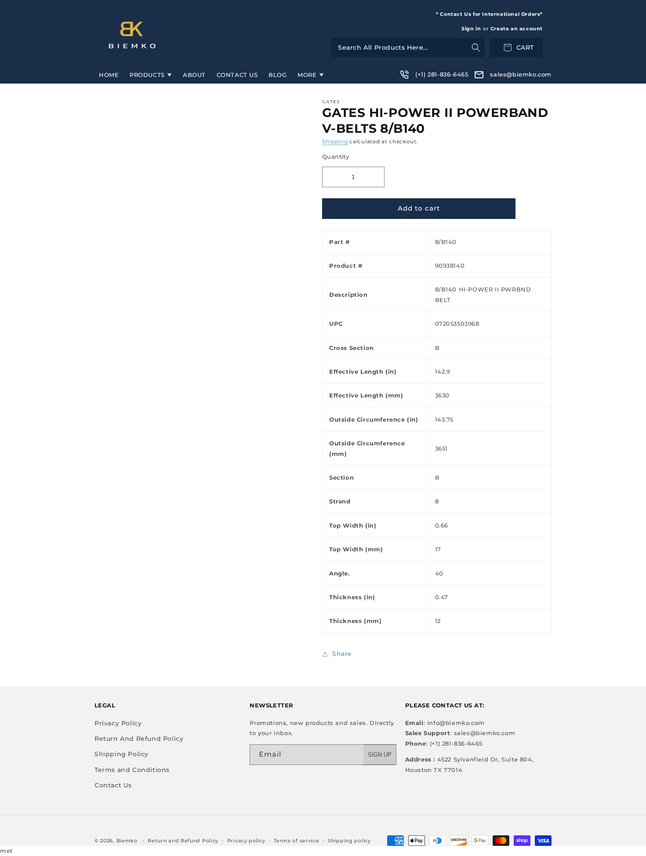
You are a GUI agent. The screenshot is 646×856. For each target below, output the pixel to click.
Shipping (335, 141)
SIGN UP (380, 754)
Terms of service (296, 841)
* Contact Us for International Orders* (489, 14)
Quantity (335, 156)
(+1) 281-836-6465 (441, 74)
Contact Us (237, 74)
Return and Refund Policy (183, 841)
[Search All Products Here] (408, 47)
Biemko (127, 841)
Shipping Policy (121, 754)
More (307, 74)
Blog (278, 74)
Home (109, 74)
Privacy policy (246, 841)
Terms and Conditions (132, 770)
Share (342, 654)
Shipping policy (349, 841)
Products (147, 74)
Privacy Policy (118, 723)
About (194, 74)
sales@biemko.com (521, 74)
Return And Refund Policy (138, 739)
